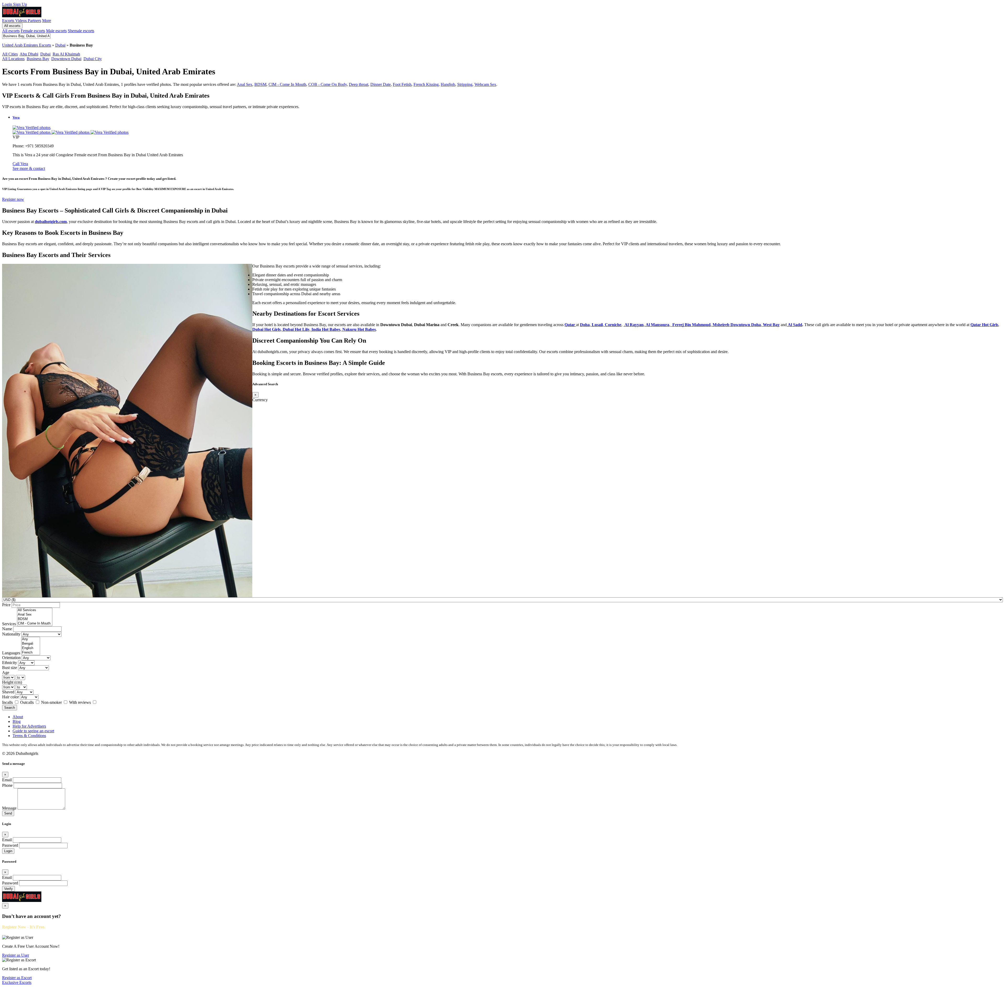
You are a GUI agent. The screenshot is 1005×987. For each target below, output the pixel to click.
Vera (16, 117)
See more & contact (29, 168)
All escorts (12, 26)
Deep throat (358, 84)
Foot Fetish (402, 84)
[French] (30, 652)
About (18, 717)
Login (7, 4)
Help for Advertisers (29, 726)
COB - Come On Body (327, 84)
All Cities (10, 54)
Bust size (9, 667)
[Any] (30, 639)
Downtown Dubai (66, 59)
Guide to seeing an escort (33, 731)
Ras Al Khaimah (66, 54)
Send (8, 813)
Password (10, 845)
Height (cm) (12, 682)
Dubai (60, 45)
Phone (7, 785)
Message (9, 808)
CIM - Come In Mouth (287, 84)
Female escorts (33, 31)
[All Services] (34, 610)
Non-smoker (52, 702)
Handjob (448, 84)
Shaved (8, 692)
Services (9, 624)
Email (7, 780)
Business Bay (38, 59)
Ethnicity (9, 662)
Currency (260, 400)
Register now (13, 199)
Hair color (10, 697)
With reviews (80, 702)
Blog (17, 721)
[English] (30, 648)
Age (5, 672)
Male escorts (56, 31)
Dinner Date (380, 84)
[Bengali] (30, 644)
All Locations (13, 59)
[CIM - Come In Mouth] (34, 623)
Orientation (11, 657)
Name (7, 629)
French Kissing (426, 84)
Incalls (8, 702)
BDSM (260, 84)
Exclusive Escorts (16, 982)
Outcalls (27, 702)
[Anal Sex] (34, 614)
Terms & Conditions (29, 735)
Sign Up (20, 4)
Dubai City (92, 59)
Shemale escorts (81, 31)
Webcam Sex (485, 84)
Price (6, 605)
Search (9, 708)
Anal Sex (244, 84)
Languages (11, 653)
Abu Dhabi (29, 54)
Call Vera (20, 163)
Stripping (464, 84)
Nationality (11, 634)
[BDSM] (34, 619)
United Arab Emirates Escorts (26, 45)
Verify (8, 889)
